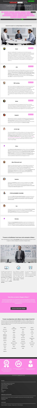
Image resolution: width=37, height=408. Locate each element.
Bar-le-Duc (5, 329)
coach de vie (28, 12)
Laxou (14, 334)
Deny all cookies (14, 2)
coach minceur (32, 15)
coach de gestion (23, 12)
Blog (1, 389)
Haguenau (5, 351)
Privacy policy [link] (25, 2)
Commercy (5, 344)
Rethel (23, 329)
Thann (32, 331)
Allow (22, 19)
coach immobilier (26, 15)
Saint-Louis (23, 339)
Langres (14, 332)
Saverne (23, 344)
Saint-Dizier (23, 337)
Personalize (20, 2)
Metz (14, 339)
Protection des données (4, 385)
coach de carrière (17, 12)
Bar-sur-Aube (5, 331)
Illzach (14, 330)
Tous (2, 12)
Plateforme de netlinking (4, 388)
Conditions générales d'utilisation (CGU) (6, 384)
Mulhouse (14, 344)
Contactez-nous (3, 390)
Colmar (5, 342)
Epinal (5, 347)
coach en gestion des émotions (7, 15)
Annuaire (2, 383)
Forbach (5, 349)
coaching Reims (3, 399)
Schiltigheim (23, 346)
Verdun (32, 341)
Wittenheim (32, 344)
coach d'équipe (33, 12)
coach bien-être (6, 12)
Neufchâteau (14, 348)
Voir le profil (31, 48)
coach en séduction (20, 15)
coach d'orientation (14, 13)
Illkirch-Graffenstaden (14, 328)
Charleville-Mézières (5, 338)
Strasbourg (32, 329)
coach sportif (24, 17)
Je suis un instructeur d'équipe (18, 308)
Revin (23, 331)
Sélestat (32, 327)
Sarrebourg (23, 341)
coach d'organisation (8, 13)
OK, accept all (31, 1)
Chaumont (5, 340)
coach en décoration (29, 13)
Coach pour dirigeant (14, 17)
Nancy (14, 346)
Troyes (32, 336)
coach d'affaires (11, 12)
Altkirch (5, 327)
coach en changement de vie (22, 13)
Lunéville (14, 337)
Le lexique (2, 391)
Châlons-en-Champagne (5, 335)
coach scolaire (19, 17)
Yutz (32, 346)
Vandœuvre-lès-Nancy (32, 339)
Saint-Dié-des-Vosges (23, 335)
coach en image (15, 15)
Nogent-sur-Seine (23, 327)
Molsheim (14, 341)
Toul (32, 334)
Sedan (23, 348)
